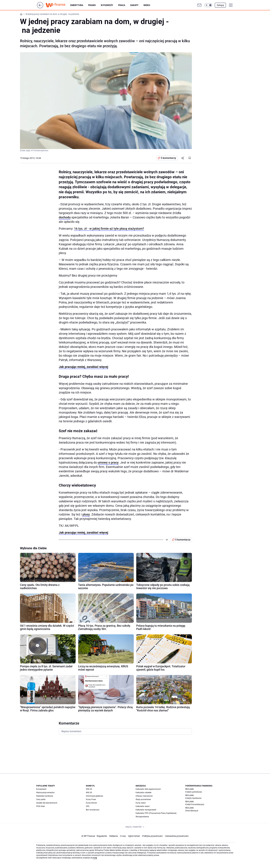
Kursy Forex (91, 799)
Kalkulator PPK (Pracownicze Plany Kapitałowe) (156, 813)
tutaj (95, 858)
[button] (208, 5)
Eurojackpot (41, 789)
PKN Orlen (40, 806)
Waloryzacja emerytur (45, 792)
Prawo (92, 5)
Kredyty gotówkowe (193, 792)
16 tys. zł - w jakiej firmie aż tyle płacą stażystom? (109, 228)
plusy (86, 514)
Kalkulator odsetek (143, 792)
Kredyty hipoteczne (193, 798)
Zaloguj (220, 5)
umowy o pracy (108, 462)
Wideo (146, 5)
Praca (121, 5)
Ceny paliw (40, 799)
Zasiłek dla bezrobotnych (46, 803)
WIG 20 (89, 789)
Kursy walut (141, 803)
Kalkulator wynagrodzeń (146, 810)
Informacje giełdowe (94, 796)
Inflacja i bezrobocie (144, 796)
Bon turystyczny (92, 810)
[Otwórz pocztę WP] (199, 5)
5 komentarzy (168, 158)
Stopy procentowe (143, 799)
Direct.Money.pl (191, 811)
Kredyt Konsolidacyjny (194, 804)
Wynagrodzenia (142, 817)
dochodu (65, 217)
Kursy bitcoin (91, 803)
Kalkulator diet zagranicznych (148, 789)
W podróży (107, 5)
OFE (87, 806)
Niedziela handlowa (44, 796)
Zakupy (134, 5)
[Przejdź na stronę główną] (40, 7)
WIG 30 (89, 792)
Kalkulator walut (143, 806)
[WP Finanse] (58, 5)
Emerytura (76, 5)
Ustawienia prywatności (176, 836)
